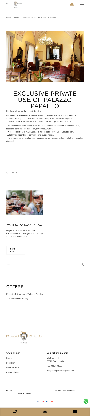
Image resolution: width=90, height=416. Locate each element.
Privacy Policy (12, 368)
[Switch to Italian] (43, 401)
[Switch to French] (47, 401)
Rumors (28, 393)
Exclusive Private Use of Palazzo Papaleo (24, 294)
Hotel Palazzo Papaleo (66, 390)
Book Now (10, 363)
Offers (16, 18)
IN (11, 390)
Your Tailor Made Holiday (24, 225)
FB (7, 390)
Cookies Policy (12, 372)
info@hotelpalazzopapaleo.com (60, 371)
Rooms (9, 358)
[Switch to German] (51, 401)
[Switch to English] (38, 401)
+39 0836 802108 (54, 366)
